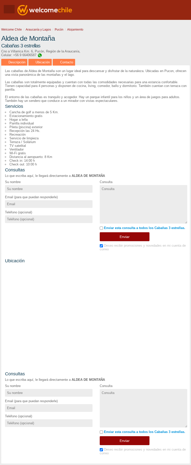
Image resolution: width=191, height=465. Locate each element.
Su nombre (13, 182)
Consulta (106, 182)
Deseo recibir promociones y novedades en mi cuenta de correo (143, 247)
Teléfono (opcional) (18, 212)
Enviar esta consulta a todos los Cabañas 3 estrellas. (144, 228)
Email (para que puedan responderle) (31, 197)
